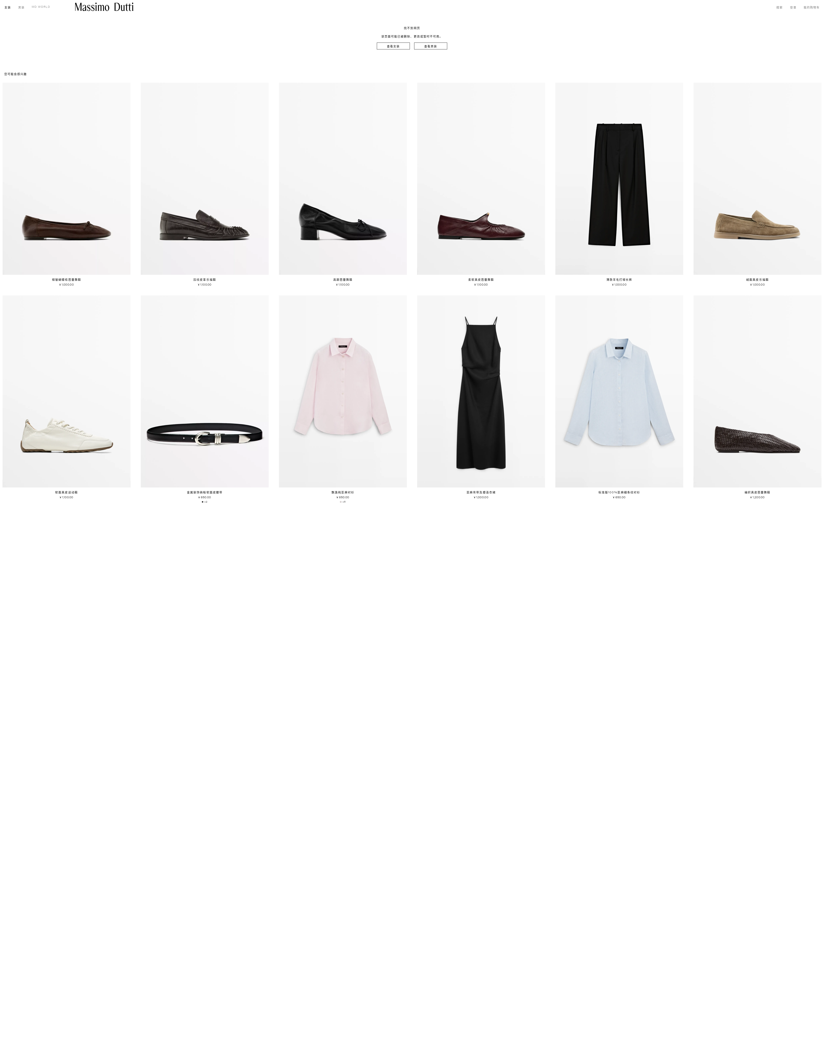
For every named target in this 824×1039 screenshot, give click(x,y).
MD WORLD (41, 7)
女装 (8, 7)
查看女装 (393, 46)
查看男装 (430, 46)
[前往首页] (104, 6)
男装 (21, 7)
